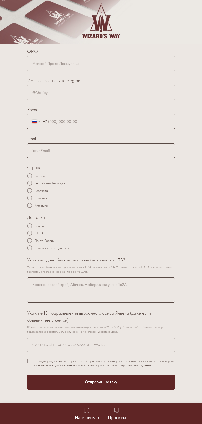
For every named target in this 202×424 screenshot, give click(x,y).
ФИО (32, 51)
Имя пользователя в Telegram (54, 80)
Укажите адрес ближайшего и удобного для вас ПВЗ (76, 259)
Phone (32, 109)
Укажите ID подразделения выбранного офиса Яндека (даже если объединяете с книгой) (89, 316)
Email (32, 138)
